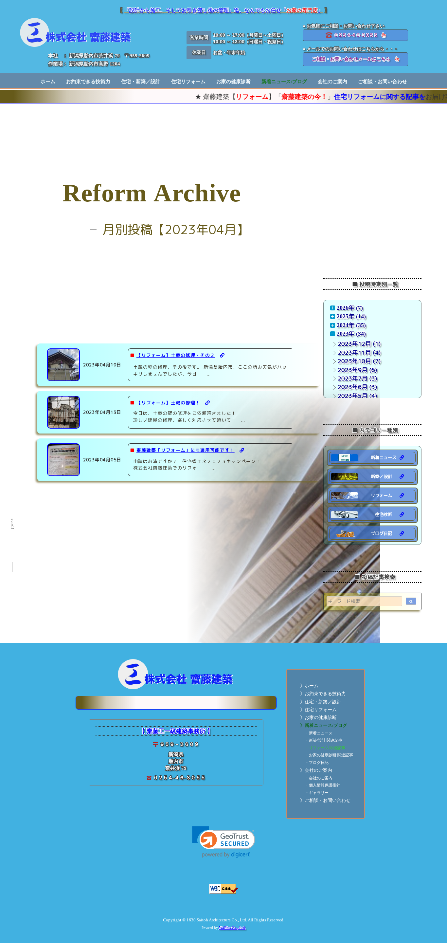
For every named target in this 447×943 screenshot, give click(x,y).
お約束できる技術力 (88, 81)
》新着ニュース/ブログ (323, 725)
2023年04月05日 (102, 459)
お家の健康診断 (233, 81)
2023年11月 (354, 352)
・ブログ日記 (317, 763)
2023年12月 (354, 344)
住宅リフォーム (188, 81)
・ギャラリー (317, 793)
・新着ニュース (318, 733)
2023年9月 (352, 370)
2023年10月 (354, 361)
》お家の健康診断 (318, 717)
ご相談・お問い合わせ (382, 81)
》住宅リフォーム (318, 709)
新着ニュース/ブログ (284, 81)
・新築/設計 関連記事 (323, 740)
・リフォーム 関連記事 (325, 748)
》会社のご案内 (316, 770)
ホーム (48, 81)
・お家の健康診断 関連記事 (329, 755)
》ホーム (309, 685)
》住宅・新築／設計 (320, 701)
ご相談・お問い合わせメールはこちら (353, 59)
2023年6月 (352, 387)
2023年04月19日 (102, 364)
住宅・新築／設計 (140, 81)
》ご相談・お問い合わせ (325, 800)
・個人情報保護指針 (322, 785)
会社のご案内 (332, 81)
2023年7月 (352, 378)
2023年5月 (352, 396)
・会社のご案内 (318, 778)
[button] (224, 842)
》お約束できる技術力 (323, 693)
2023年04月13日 (102, 412)
